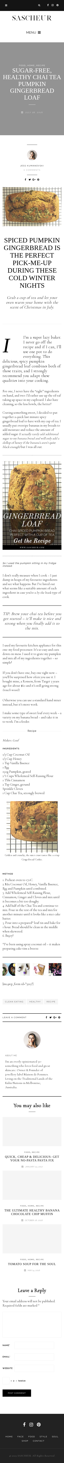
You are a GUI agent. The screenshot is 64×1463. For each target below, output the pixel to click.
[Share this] (26, 179)
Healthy (35, 1001)
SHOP (25, 1441)
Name (6, 1345)
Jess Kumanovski (32, 166)
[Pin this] (38, 179)
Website (8, 1368)
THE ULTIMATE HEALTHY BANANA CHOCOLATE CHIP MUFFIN (32, 1212)
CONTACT (39, 1441)
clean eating (14, 1001)
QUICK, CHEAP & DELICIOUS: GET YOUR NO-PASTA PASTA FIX (32, 1158)
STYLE (43, 1436)
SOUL (55, 1436)
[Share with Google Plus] (34, 179)
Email (6, 1357)
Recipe (40, 65)
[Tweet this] (30, 179)
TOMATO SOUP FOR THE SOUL (32, 1264)
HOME (31, 65)
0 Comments (32, 170)
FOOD (22, 65)
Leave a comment (15, 1017)
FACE (20, 1436)
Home (9, 1436)
